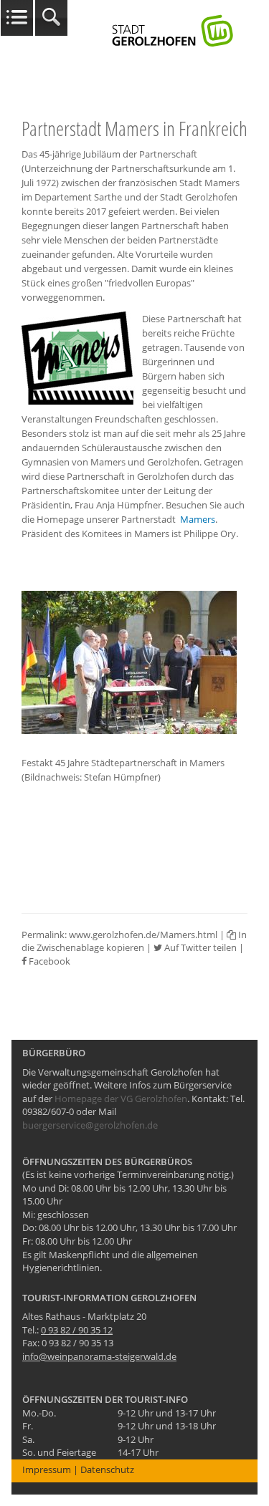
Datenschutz (107, 1469)
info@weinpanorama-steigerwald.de (99, 1356)
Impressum (46, 1469)
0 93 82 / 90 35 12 (77, 1329)
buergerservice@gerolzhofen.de (90, 1125)
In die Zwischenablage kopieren (134, 941)
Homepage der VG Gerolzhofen (121, 1098)
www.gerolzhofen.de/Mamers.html (143, 934)
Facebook (48, 961)
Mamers (197, 519)
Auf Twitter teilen (199, 947)
